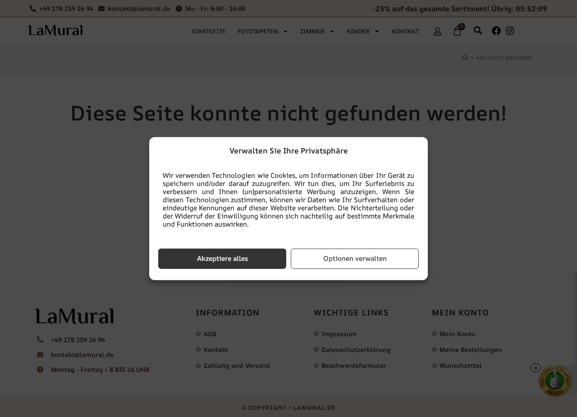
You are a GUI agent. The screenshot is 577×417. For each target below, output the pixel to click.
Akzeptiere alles (222, 258)
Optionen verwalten (355, 258)
